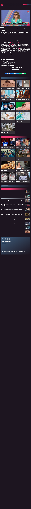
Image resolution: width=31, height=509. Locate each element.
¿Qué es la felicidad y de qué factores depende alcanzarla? (19, 42)
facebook (8, 73)
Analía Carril (8, 40)
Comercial (4, 243)
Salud (2, 27)
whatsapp (22, 73)
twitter (15, 73)
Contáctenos (4, 245)
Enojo (18, 69)
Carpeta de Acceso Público (6, 241)
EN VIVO (25, 4)
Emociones (13, 69)
